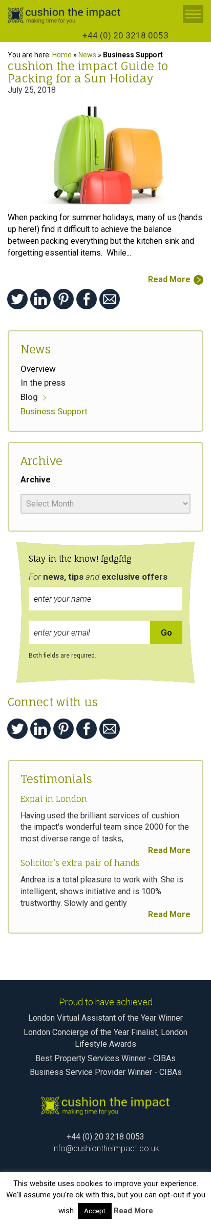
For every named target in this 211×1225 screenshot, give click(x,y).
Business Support (54, 411)
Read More (169, 279)
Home (62, 55)
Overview (38, 369)
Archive (35, 479)
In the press (43, 382)
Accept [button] (95, 1211)
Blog (29, 397)
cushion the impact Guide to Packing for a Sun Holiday (88, 72)
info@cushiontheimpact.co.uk (105, 1148)
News (87, 55)
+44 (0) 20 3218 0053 (125, 35)
